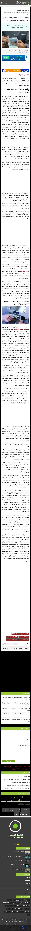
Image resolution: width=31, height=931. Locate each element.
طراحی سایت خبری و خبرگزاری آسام (13, 928)
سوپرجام (22, 912)
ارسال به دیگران (15, 50)
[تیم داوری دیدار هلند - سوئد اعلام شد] (27, 865)
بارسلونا (9, 800)
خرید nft (16, 814)
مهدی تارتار (20, 909)
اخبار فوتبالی (17, 766)
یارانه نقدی (23, 85)
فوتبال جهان (27, 880)
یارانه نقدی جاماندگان (11, 637)
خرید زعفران (5, 810)
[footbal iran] (22, 3)
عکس (29, 886)
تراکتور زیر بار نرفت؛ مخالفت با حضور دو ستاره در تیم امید (18, 785)
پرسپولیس (26, 797)
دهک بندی (22, 271)
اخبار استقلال (25, 769)
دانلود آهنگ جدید (25, 810)
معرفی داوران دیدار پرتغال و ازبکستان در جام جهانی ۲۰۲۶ (13, 856)
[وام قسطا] (15, 58)
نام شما (27, 734)
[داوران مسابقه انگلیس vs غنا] (27, 852)
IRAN (23, 900)
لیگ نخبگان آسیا (17, 906)
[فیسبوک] (15, 844)
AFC (29, 915)
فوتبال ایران (27, 877)
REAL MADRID (26, 906)
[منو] (2, 3)
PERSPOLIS (6, 903)
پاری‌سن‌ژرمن (27, 909)
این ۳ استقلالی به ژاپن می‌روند (23, 776)
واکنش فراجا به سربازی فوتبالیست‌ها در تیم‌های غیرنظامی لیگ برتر (16, 779)
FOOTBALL (27, 903)
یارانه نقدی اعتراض (23, 640)
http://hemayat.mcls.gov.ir (22, 106)
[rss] (18, 844)
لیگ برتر (20, 803)
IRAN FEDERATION (11, 909)
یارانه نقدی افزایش (23, 637)
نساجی (27, 803)
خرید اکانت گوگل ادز (25, 814)
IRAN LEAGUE (11, 900)
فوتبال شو (28, 883)
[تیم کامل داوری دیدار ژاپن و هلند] (27, 870)
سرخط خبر (26, 773)
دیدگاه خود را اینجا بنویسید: (23, 745)
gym (17, 912)
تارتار (3, 800)
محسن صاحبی (9, 906)
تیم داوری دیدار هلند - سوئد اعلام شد (17, 864)
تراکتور (12, 797)
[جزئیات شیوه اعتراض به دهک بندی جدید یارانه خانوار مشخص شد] (7, 648)
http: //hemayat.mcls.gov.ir (17, 329)
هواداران (28, 890)
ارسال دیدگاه (8, 761)
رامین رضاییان (7, 912)
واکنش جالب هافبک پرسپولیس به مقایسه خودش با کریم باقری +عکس (15, 788)
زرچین (11, 810)
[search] (5, 3)
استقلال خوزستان (25, 800)
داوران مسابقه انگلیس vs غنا (18, 851)
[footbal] (15, 829)
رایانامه (28, 739)
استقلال (19, 797)
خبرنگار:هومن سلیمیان (22, 10)
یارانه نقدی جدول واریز (11, 640)
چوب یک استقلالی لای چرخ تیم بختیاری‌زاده (20, 782)
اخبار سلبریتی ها (15, 769)
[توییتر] (13, 844)
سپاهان (16, 800)
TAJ (13, 912)
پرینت (8, 50)
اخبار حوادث (26, 766)
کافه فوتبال (27, 893)
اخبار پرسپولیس (7, 766)
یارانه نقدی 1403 (16, 634)
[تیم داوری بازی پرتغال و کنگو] (27, 860)
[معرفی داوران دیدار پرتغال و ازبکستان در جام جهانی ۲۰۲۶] (27, 856)
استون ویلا (27, 912)
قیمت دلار (17, 810)
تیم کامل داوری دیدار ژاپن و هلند (18, 869)
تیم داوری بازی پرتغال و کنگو (19, 860)
